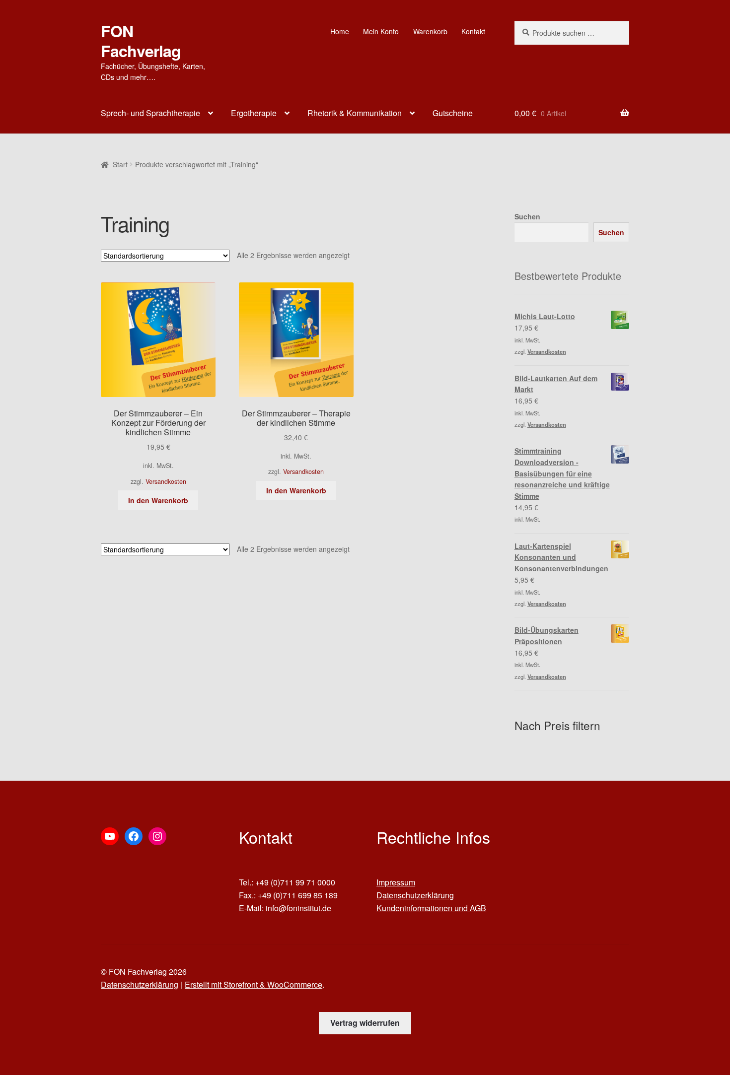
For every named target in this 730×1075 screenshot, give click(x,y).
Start (120, 164)
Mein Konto (381, 31)
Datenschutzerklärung (415, 895)
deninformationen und (430, 908)
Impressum (395, 882)
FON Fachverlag (141, 40)
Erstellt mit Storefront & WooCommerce (253, 984)
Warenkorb (430, 31)
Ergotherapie (254, 113)
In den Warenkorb (158, 500)
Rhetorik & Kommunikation (354, 113)
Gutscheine (453, 113)
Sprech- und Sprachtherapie (150, 113)
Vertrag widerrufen (365, 1022)
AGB (478, 908)
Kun (383, 908)
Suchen (527, 216)
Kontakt (473, 31)
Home (339, 31)
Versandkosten (166, 481)
